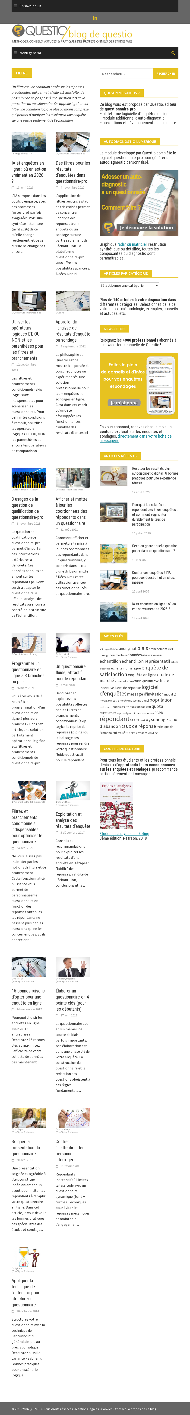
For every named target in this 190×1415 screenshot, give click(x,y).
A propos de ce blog (142, 1409)
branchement (158, 649)
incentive (107, 688)
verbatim (141, 733)
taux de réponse (138, 726)
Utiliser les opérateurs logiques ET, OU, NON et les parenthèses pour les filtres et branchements (27, 340)
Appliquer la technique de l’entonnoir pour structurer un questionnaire (25, 1293)
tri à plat (130, 733)
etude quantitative (146, 681)
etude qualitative (124, 681)
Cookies (107, 1409)
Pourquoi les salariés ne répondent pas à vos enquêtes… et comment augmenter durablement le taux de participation (155, 514)
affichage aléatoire (109, 649)
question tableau (140, 707)
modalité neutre (109, 700)
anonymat (127, 648)
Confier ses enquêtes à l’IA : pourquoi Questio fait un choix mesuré (153, 577)
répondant (115, 718)
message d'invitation (145, 694)
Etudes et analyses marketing (124, 833)
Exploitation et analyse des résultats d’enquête (73, 820)
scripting (145, 720)
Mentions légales (87, 1409)
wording (153, 733)
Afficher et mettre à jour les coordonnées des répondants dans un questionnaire (72, 511)
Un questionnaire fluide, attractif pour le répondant (72, 672)
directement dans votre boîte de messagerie (136, 438)
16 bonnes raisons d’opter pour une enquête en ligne (28, 997)
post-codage (106, 707)
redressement (108, 713)
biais (142, 648)
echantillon (110, 661)
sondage (159, 719)
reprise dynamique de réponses (135, 713)
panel (145, 701)
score (135, 719)
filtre (164, 680)
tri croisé (119, 733)
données (134, 654)
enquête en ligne (142, 674)
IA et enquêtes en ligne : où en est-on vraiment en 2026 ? (154, 606)
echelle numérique (126, 668)
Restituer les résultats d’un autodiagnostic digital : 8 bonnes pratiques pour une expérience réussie (155, 475)
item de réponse (128, 687)
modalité (170, 694)
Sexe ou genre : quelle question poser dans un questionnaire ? (154, 548)
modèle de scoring (130, 700)
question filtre (121, 707)
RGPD (159, 713)
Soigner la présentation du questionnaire (26, 1147)
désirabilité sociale (152, 655)
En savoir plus (30, 5)
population (161, 700)
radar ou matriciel (132, 244)
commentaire (118, 655)
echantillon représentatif (146, 661)
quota (157, 706)
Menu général (30, 52)
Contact (120, 1409)
